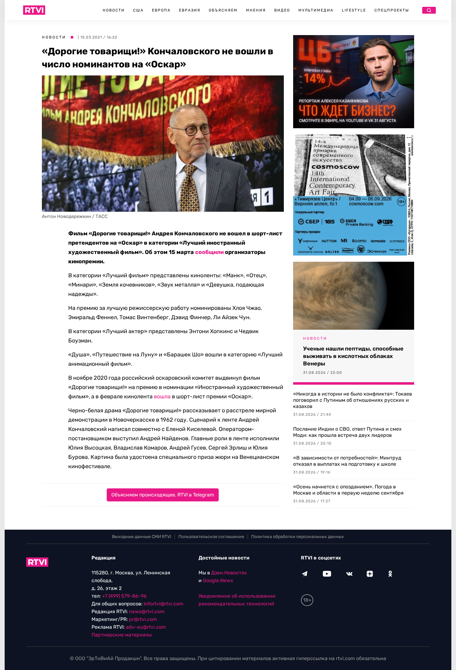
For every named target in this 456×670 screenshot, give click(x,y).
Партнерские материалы (122, 635)
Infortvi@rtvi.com (163, 604)
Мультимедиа (315, 10)
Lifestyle (354, 10)
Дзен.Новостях (229, 573)
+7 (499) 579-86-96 (124, 596)
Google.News (218, 580)
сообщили (209, 252)
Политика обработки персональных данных (297, 536)
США (138, 10)
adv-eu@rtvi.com (146, 627)
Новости (114, 10)
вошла (162, 396)
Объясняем (223, 10)
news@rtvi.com (146, 611)
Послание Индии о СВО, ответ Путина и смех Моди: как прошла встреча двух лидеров (347, 432)
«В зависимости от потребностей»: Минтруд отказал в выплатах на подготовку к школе (347, 461)
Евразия (189, 10)
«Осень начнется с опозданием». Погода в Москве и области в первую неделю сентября (348, 490)
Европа (161, 10)
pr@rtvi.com (143, 619)
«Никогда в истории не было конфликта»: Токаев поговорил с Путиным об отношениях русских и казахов (352, 400)
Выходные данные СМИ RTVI (141, 536)
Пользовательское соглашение (211, 536)
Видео (282, 10)
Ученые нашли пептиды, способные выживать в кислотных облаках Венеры (353, 356)
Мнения (256, 10)
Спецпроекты (391, 10)
